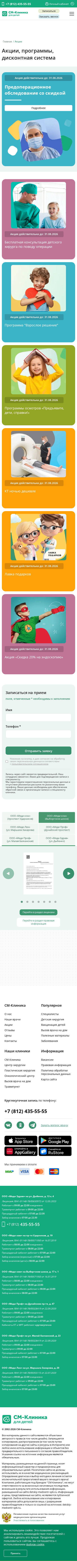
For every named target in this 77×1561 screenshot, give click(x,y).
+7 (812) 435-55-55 (18, 4)
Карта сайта (49, 1079)
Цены (8, 1035)
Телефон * (13, 726)
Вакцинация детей (53, 1024)
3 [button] (33, 902)
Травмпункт (12, 1086)
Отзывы (9, 1030)
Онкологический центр (19, 1076)
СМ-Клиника (12, 1059)
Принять (15, 1553)
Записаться (49, 11)
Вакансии (47, 1059)
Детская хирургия (52, 1019)
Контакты (10, 1041)
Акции (8, 1024)
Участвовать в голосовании (28, 1520)
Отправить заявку (38, 751)
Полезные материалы (55, 1035)
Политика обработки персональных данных (55, 1072)
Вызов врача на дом (54, 1030)
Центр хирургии (14, 1065)
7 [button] (55, 902)
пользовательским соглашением (30, 763)
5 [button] (44, 902)
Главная (7, 41)
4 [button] (38, 902)
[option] (38, 873)
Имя (9, 710)
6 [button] (50, 902)
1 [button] (22, 902)
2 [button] (27, 902)
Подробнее (38, 108)
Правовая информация (56, 1065)
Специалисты (50, 1014)
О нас (8, 1014)
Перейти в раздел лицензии (39, 912)
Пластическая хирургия (19, 1070)
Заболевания (49, 1041)
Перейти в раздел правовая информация (38, 922)
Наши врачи (12, 1019)
